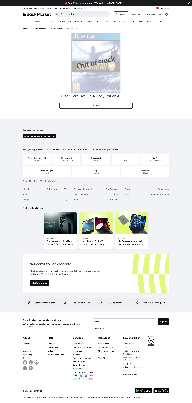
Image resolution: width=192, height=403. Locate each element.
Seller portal (78, 368)
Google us (66, 274)
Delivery (51, 351)
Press (25, 347)
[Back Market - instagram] (25, 362)
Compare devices (105, 347)
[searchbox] (84, 14)
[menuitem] (65, 21)
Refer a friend (78, 343)
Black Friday (103, 358)
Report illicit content (131, 374)
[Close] (189, 3)
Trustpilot (27, 358)
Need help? (136, 14)
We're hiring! (28, 354)
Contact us (52, 343)
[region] (96, 231)
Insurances (77, 351)
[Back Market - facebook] (25, 368)
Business (151, 14)
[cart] (166, 14)
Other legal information (132, 367)
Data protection (129, 363)
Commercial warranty (82, 347)
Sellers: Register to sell (82, 365)
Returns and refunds (56, 354)
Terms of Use (128, 343)
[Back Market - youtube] (36, 362)
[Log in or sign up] (160, 14)
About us (26, 343)
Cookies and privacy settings (131, 358)
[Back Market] (37, 14)
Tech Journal (103, 343)
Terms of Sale (128, 347)
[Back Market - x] (31, 368)
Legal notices (128, 371)
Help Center (53, 347)
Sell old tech (78, 354)
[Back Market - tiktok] (31, 362)
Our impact (27, 351)
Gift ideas (102, 354)
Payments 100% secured (83, 372)
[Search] (57, 14)
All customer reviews (106, 351)
